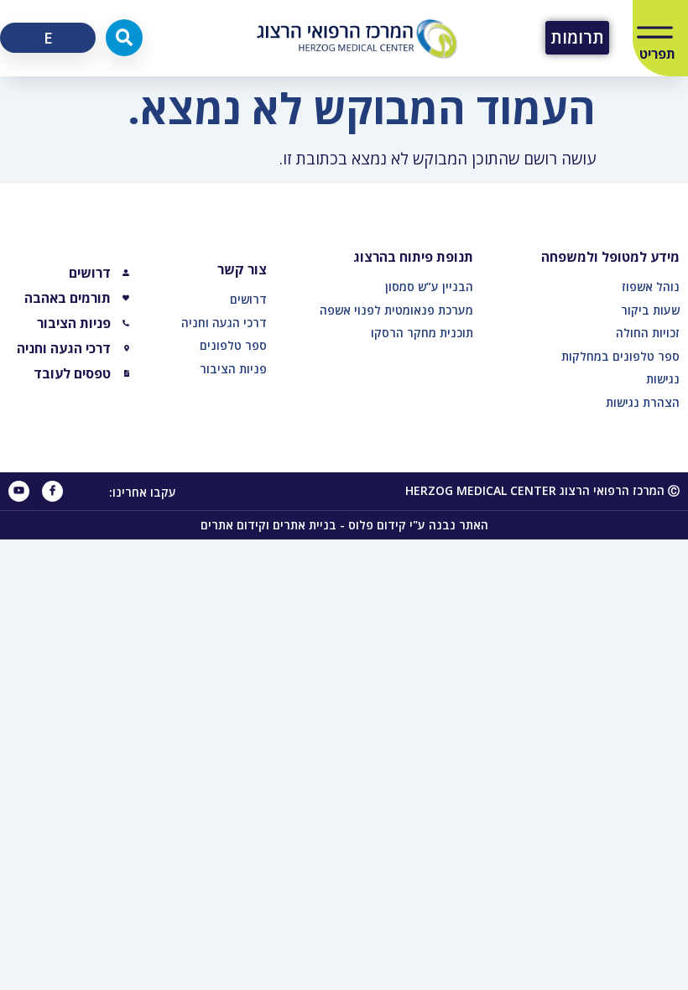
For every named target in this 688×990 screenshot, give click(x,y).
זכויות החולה (648, 333)
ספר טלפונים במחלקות (620, 356)
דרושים (248, 299)
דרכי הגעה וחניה (224, 323)
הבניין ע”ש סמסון (429, 286)
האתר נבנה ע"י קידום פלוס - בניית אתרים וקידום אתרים (344, 525)
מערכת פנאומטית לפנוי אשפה (396, 310)
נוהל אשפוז (651, 286)
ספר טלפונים (233, 345)
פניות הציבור (233, 369)
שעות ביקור (650, 310)
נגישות (663, 379)
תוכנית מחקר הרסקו (422, 333)
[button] (124, 37)
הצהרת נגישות (643, 402)
